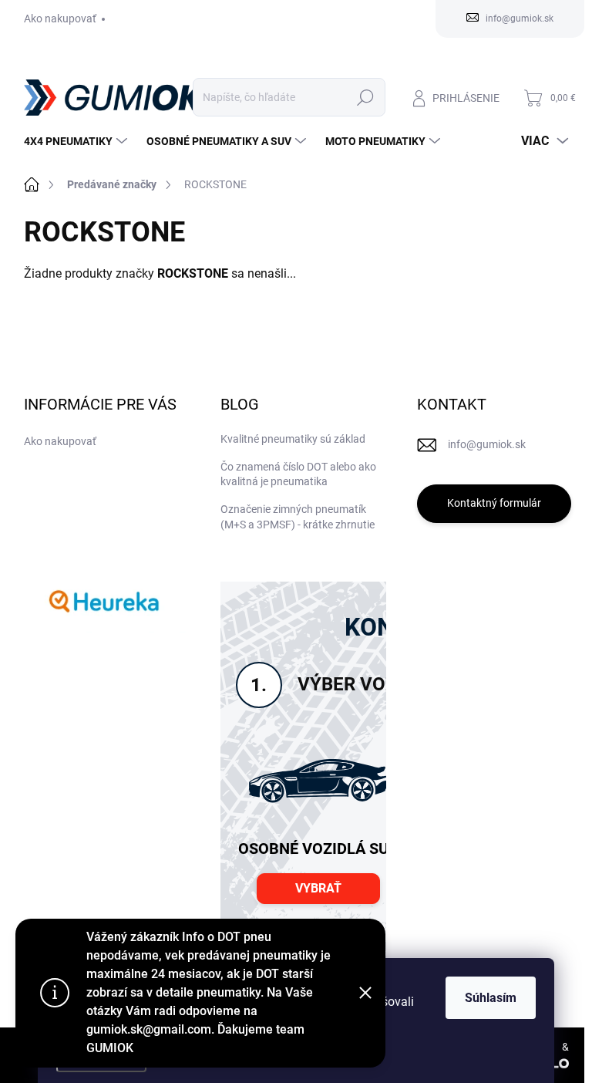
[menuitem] (77, 141)
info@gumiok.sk (487, 444)
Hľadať (365, 97)
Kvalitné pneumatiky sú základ (292, 439)
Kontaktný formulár (494, 503)
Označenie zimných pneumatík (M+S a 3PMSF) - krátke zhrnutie (297, 517)
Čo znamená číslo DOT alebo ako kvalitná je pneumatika (298, 474)
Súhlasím (490, 997)
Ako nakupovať (60, 18)
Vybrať (318, 888)
